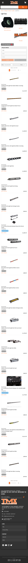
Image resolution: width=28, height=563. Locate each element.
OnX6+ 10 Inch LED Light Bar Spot (9, 368)
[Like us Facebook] (3, 545)
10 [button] (18, 483)
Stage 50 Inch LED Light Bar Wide (9, 409)
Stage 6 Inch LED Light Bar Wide (8, 348)
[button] (8, 483)
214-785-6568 (6, 511)
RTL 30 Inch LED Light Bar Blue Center (10, 287)
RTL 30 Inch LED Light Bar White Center (10, 267)
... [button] (16, 483)
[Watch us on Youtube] (6, 545)
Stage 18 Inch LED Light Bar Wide (9, 451)
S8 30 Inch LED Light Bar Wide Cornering (10, 471)
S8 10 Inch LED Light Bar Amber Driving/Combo (12, 307)
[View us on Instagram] (9, 545)
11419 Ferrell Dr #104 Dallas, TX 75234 (8, 519)
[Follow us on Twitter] (11, 545)
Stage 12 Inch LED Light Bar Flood (9, 247)
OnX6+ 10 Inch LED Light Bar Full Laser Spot (11, 328)
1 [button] (9, 483)
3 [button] (12, 483)
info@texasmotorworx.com (9, 516)
